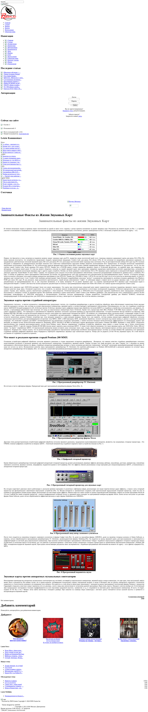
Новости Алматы (11, 681)
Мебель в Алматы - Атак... (14, 656)
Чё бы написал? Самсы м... (12, 152)
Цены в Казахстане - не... (13, 688)
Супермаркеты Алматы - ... (14, 686)
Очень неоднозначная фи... (12, 168)
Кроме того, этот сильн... (11, 146)
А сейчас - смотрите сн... (11, 144)
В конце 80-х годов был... (11, 186)
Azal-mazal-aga (24, 134)
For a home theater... (10, 76)
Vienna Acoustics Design (12, 74)
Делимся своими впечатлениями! (90, 640)
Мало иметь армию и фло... (12, 150)
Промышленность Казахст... (14, 696)
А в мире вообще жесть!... (12, 148)
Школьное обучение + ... (12, 72)
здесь (80, 116)
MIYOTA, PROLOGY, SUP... (13, 78)
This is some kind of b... (10, 182)
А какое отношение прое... (12, 158)
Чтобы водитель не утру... (11, 174)
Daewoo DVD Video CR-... (13, 89)
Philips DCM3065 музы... (12, 83)
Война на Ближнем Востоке (14, 654)
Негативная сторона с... (12, 81)
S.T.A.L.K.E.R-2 (10, 682)
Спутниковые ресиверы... (12, 79)
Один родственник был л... (12, 164)
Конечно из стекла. (9, 156)
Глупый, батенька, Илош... (14, 658)
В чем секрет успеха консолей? (128, 640)
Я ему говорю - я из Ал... (11, 184)
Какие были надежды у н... (12, 180)
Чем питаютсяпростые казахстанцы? (18, 639)
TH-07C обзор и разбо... (12, 85)
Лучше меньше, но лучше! (14, 666)
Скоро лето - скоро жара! (13, 684)
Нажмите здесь (68, 111)
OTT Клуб (8, 667)
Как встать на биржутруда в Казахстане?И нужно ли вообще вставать (53, 640)
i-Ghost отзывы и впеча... (13, 669)
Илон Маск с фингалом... (13, 650)
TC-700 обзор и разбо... (12, 87)
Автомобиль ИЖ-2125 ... (11, 172)
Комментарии (6, 210)
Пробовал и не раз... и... (11, 188)
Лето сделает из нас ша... (13, 652)
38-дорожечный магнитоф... (12, 170)
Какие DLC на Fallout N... (13, 673)
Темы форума (6, 208)
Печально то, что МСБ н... (12, 160)
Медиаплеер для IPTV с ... (14, 671)
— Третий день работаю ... (12, 176)
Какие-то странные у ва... (11, 162)
